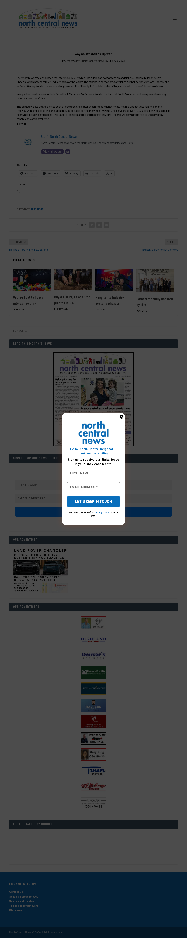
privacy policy (102, 512)
